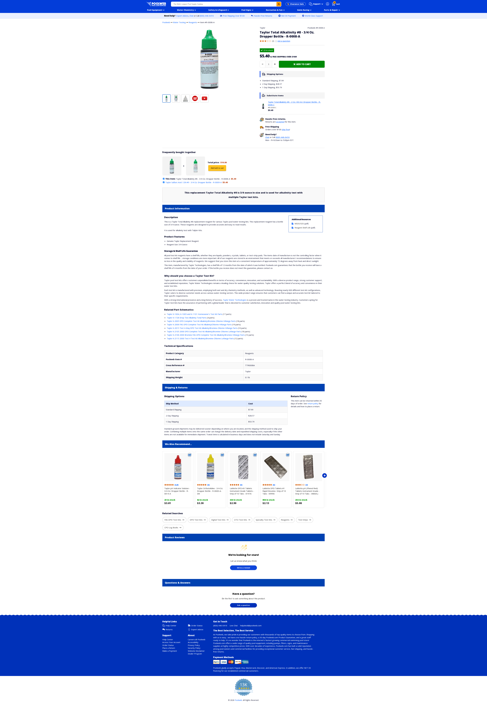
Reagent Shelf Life (302, 227)
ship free (286, 129)
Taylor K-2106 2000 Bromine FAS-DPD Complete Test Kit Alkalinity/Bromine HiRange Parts (206, 335)
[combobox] (226, 4)
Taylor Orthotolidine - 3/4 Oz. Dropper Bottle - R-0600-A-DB (210, 491)
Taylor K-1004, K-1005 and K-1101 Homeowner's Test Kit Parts (194, 314)
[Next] (324, 475)
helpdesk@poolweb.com (251, 625)
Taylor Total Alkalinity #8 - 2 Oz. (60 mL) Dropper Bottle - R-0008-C (294, 103)
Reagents (193, 22)
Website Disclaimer (196, 651)
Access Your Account (171, 642)
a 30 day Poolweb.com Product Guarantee (276, 637)
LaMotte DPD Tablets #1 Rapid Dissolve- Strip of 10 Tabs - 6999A (274, 491)
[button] (316, 4)
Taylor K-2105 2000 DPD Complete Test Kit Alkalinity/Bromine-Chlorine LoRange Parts (204, 331)
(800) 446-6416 (207, 15)
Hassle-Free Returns (263, 15)
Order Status (197, 625)
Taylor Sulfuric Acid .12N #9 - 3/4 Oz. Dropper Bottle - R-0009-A (193, 182)
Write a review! (243, 568)
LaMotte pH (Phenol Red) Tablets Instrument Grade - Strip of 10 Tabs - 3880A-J (307, 491)
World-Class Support (314, 15)
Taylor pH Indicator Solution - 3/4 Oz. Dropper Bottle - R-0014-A (177, 491)
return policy (312, 403)
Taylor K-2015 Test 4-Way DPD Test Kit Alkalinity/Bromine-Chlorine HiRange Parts (202, 328)
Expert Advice (182, 15)
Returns (169, 629)
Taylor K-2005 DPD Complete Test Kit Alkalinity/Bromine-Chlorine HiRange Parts (201, 321)
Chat (191, 15)
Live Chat (234, 625)
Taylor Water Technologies (235, 300)
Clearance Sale (297, 4)
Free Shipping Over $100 (234, 15)
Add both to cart (217, 168)
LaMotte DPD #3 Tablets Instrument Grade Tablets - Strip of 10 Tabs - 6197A (242, 491)
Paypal (237, 668)
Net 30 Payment (288, 15)
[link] (302, 64)
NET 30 (307, 668)
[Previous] (161, 475)
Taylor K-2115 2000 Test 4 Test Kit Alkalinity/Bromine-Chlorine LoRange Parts (200, 338)
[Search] (278, 4)
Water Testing (179, 22)
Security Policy (194, 648)
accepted (280, 121)
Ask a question (283, 41)
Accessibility (193, 642)
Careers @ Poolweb (196, 639)
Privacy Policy (194, 645)
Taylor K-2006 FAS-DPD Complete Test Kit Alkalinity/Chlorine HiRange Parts (199, 324)
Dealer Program (195, 653)
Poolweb (166, 22)
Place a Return (168, 648)
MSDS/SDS (299, 223)
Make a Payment (169, 651)
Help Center (171, 625)
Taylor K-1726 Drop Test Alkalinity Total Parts (186, 317)
